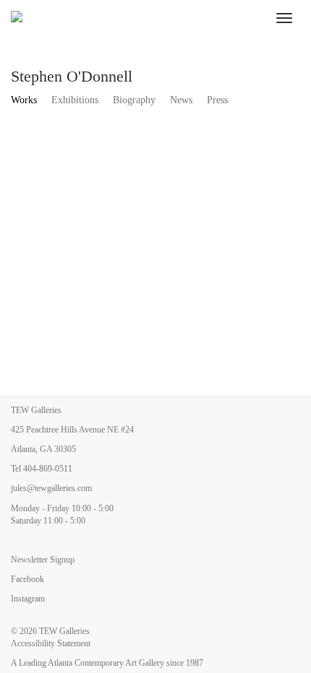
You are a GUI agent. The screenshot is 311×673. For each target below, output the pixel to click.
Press (217, 100)
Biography (134, 100)
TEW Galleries (64, 631)
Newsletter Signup (42, 560)
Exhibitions (74, 100)
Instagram (28, 599)
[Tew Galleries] (134, 18)
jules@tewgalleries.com (51, 488)
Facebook (27, 579)
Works (24, 100)
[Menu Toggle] (284, 18)
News (181, 100)
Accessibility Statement (50, 643)
